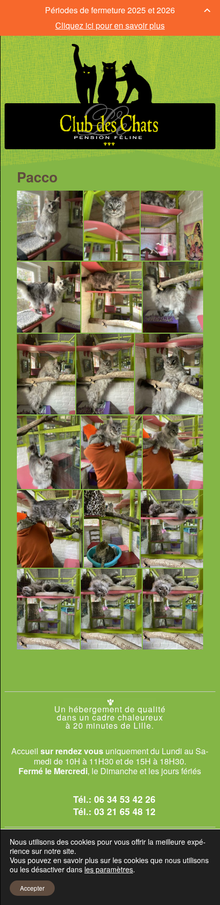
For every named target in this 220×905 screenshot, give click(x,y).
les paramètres (108, 869)
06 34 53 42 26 (125, 799)
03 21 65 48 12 (125, 811)
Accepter (32, 888)
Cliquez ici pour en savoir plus (110, 25)
